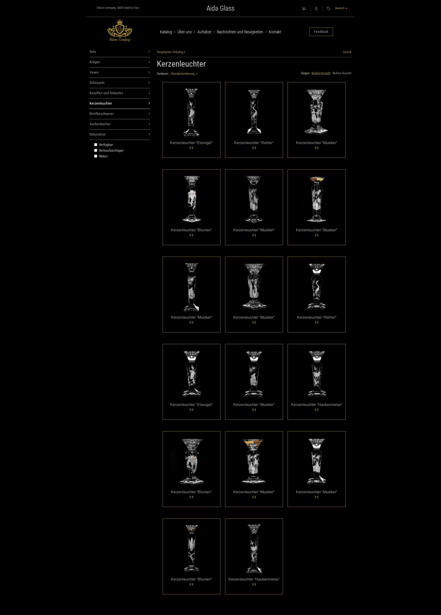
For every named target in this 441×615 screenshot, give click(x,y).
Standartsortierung (183, 73)
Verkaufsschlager (111, 150)
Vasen (94, 72)
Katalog (166, 31)
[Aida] (120, 30)
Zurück (347, 52)
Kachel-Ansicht (321, 73)
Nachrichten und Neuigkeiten (240, 31)
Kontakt (275, 31)
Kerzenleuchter (101, 103)
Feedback (321, 31)
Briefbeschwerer (102, 113)
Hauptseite (164, 52)
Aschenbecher (100, 124)
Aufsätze (204, 31)
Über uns (185, 31)
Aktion (103, 156)
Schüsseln (97, 82)
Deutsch (340, 8)
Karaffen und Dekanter (106, 93)
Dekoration (98, 134)
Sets (93, 51)
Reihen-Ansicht (342, 73)
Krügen (95, 62)
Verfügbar (106, 144)
